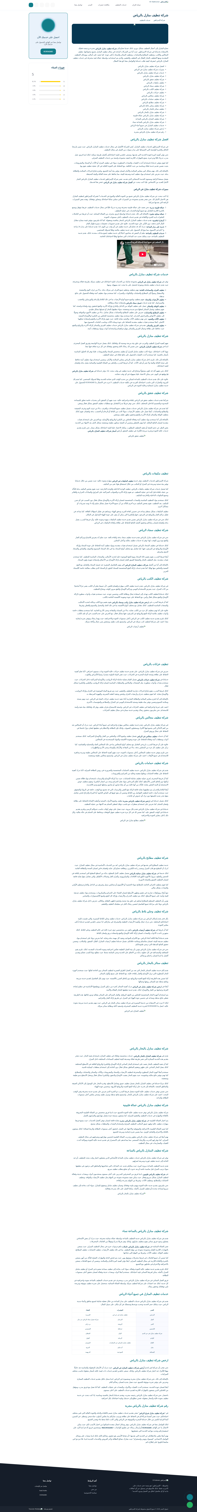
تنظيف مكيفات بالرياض (155, 83)
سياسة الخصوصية (90, 1493)
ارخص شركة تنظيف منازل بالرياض (151, 129)
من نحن (94, 1489)
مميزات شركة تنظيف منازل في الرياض (149, 69)
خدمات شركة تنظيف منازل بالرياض (150, 73)
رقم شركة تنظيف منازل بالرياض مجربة (149, 132)
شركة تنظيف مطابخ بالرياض (153, 102)
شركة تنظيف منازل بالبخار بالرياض (151, 112)
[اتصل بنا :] (190, 1497)
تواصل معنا (93, 1486)
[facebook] (52, 5)
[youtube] (42, 5)
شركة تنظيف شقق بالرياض (153, 79)
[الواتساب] (190, 1505)
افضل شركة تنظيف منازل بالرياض (151, 66)
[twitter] (47, 5)
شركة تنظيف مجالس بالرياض (153, 96)
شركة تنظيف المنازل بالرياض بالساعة (150, 119)
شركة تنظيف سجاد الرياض (154, 86)
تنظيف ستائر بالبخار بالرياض (153, 109)
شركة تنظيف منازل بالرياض (153, 76)
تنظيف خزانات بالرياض (155, 92)
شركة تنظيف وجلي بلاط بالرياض (151, 106)
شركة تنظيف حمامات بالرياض (152, 99)
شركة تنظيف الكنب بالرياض (153, 89)
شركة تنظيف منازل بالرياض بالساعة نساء (148, 122)
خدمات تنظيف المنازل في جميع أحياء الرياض (147, 125)
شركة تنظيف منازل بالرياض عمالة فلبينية (148, 115)
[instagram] (36, 5)
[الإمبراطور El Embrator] (156, 5)
